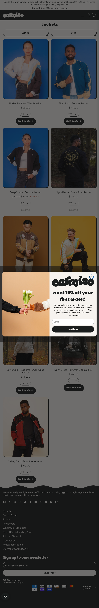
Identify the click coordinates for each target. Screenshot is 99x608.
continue (73, 329)
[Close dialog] (91, 277)
